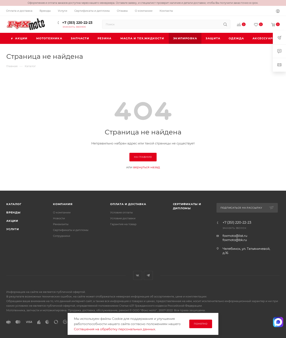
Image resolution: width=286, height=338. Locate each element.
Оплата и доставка (128, 204)
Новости (59, 218)
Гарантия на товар (123, 224)
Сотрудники (61, 235)
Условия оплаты (121, 212)
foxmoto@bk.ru (235, 240)
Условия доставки (122, 218)
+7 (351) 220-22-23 (76, 23)
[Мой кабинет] (278, 11)
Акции (12, 220)
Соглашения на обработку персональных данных (114, 329)
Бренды (13, 212)
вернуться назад (146, 167)
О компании (62, 212)
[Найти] (225, 24)
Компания (62, 204)
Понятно (200, 323)
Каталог (14, 204)
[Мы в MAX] (278, 322)
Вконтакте (137, 275)
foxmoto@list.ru (235, 236)
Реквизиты (60, 224)
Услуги (12, 229)
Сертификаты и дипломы (70, 230)
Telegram (148, 275)
